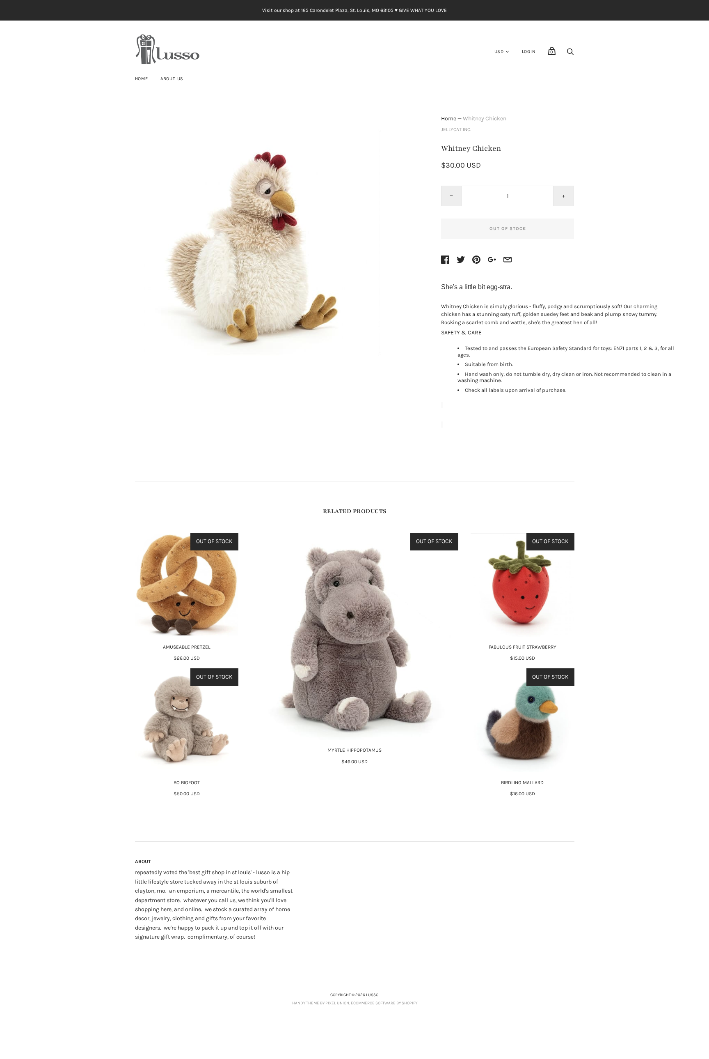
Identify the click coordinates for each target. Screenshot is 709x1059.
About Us (171, 78)
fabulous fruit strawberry (522, 647)
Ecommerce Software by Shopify (384, 1003)
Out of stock (507, 228)
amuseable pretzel (186, 647)
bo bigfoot (187, 782)
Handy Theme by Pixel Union (320, 1003)
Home (141, 78)
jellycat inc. (456, 129)
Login (529, 51)
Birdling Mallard (522, 782)
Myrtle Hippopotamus (354, 750)
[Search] (570, 54)
